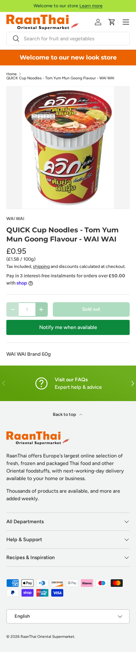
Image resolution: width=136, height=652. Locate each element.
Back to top (65, 414)
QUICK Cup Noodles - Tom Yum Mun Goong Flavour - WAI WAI (60, 78)
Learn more (90, 6)
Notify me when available (68, 327)
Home (11, 74)
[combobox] (68, 38)
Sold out (91, 309)
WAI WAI (15, 218)
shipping (41, 266)
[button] (112, 22)
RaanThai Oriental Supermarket (47, 636)
